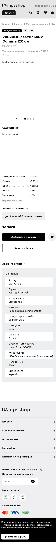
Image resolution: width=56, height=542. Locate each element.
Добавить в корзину (23, 237)
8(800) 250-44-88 (45, 6)
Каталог (9, 13)
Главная (6, 24)
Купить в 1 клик (23, 248)
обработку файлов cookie (28, 525)
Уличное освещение (37, 24)
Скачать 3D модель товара (26, 216)
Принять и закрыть (15, 536)
